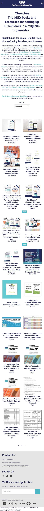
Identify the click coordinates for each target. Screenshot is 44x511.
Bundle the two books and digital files (14, 96)
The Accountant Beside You (15, 500)
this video (37, 48)
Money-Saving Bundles (14, 41)
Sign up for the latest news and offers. (15, 486)
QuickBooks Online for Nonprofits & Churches (25, 54)
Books (23, 38)
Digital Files (34, 38)
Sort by (22, 102)
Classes (37, 41)
